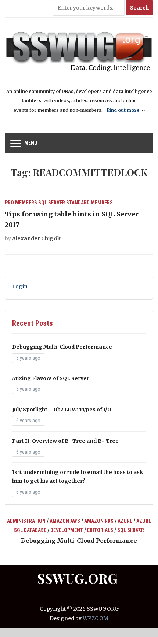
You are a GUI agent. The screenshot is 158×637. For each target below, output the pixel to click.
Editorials (100, 530)
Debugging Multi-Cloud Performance (62, 347)
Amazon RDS (99, 521)
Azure (125, 521)
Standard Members (89, 202)
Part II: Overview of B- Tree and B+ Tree (65, 441)
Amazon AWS (65, 521)
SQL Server (51, 202)
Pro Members (21, 202)
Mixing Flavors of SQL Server (50, 378)
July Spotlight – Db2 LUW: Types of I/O (61, 409)
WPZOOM (95, 618)
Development (66, 530)
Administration (26, 521)
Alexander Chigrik (36, 238)
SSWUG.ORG (77, 578)
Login (20, 286)
